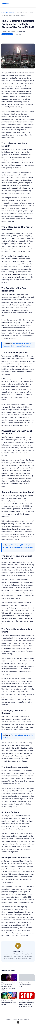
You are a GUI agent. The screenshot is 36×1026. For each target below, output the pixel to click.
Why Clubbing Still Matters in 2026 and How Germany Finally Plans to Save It (18, 547)
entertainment (7, 34)
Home (3, 13)
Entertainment (10, 13)
